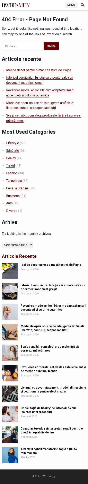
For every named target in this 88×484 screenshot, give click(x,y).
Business (13, 196)
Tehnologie (14, 181)
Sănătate (12, 151)
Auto (9, 203)
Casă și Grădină (17, 188)
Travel (10, 165)
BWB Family (48, 476)
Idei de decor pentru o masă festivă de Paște (38, 70)
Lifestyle (12, 143)
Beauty (11, 158)
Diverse (11, 211)
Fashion (11, 173)
